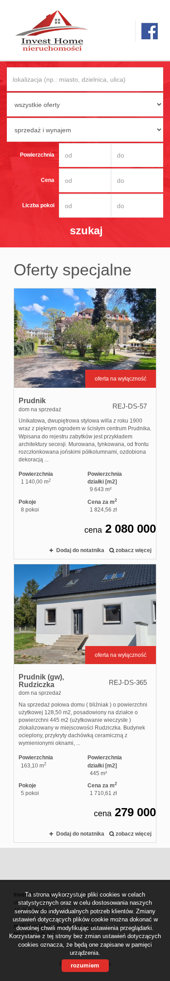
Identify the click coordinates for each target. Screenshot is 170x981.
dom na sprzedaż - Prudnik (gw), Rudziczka (85, 703)
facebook (149, 31)
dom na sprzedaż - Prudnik (85, 423)
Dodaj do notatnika (80, 550)
